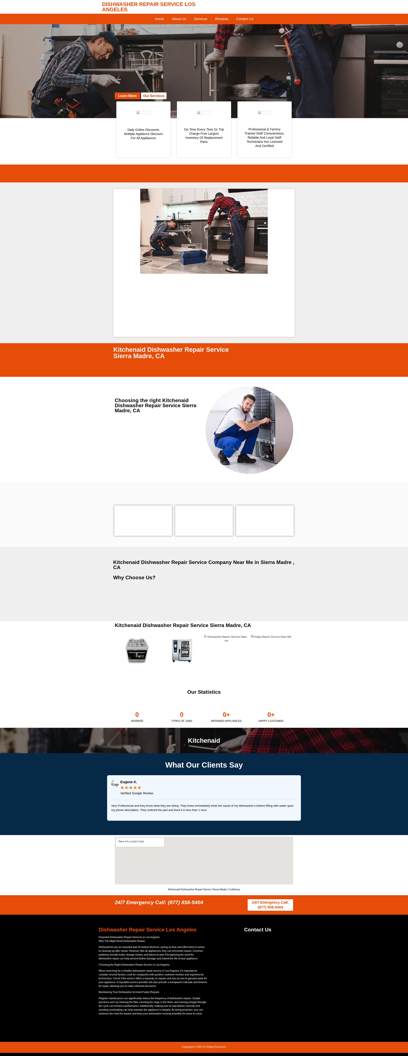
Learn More (127, 96)
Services (200, 19)
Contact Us (244, 19)
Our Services (153, 96)
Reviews (221, 19)
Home (159, 19)
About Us (179, 19)
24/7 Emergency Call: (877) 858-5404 (159, 902)
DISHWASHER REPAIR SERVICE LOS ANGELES (148, 6)
